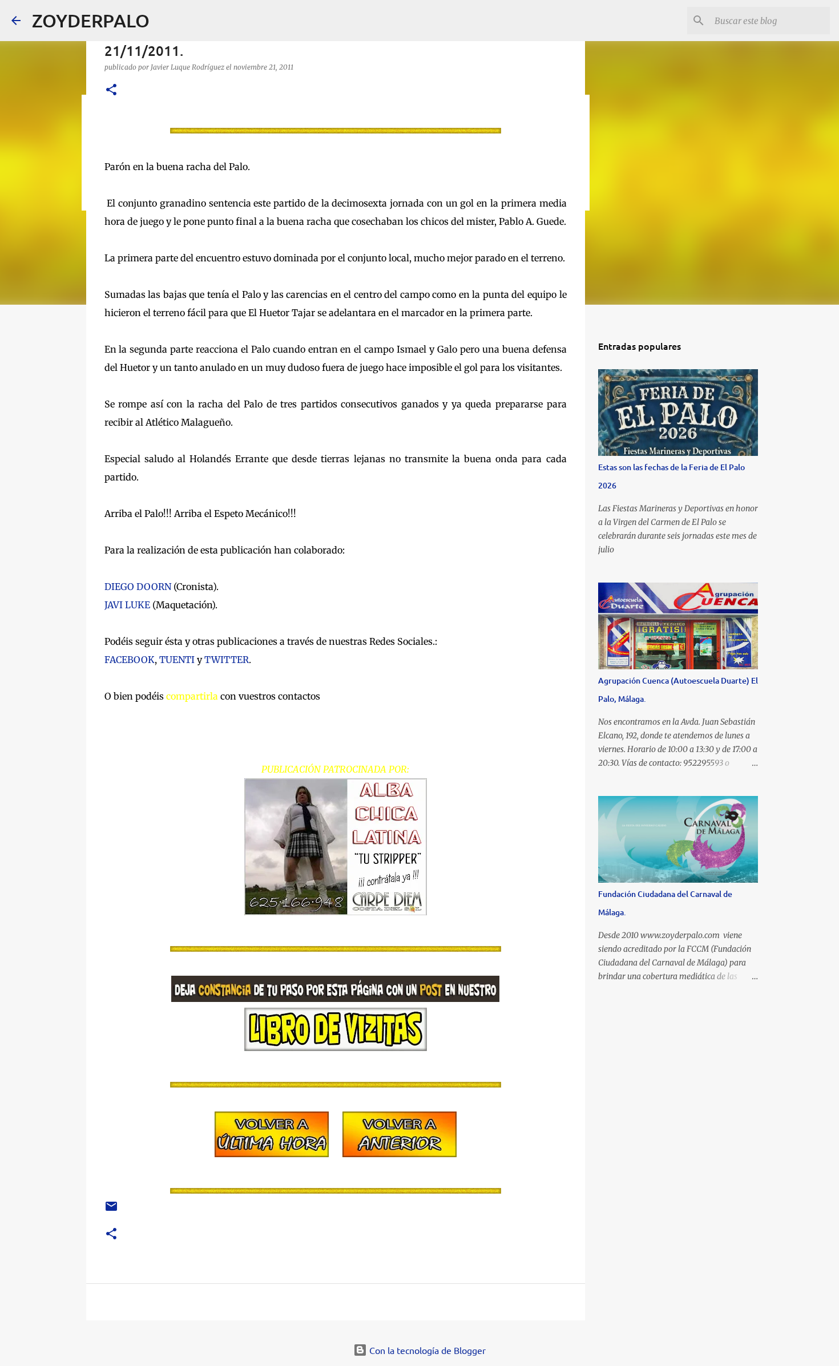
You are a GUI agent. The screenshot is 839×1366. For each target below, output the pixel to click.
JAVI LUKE (127, 605)
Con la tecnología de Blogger (426, 1350)
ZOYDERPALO (91, 20)
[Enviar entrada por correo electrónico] (111, 1210)
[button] (111, 90)
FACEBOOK (129, 659)
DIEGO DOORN (137, 586)
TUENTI (177, 659)
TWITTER (226, 659)
